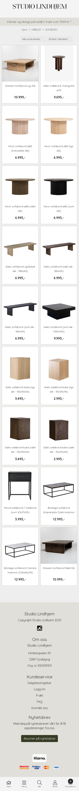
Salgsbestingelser (39, 683)
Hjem (24, 29)
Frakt (39, 695)
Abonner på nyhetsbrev (39, 738)
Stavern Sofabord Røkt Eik (59, 568)
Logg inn (39, 689)
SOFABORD (51, 29)
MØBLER (36, 29)
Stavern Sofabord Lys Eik (20, 85)
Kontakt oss (39, 708)
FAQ (39, 702)
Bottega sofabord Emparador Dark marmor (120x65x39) (58, 512)
